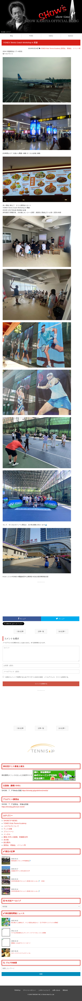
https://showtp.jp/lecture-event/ (13, 807)
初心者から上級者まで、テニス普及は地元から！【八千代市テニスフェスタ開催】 (35, 921)
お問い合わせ (56, 990)
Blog (11, 36)
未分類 (6, 840)
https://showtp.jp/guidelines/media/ (35, 790)
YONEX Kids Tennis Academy (51, 48)
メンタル (7, 834)
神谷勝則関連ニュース (14, 913)
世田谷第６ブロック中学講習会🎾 (21, 860)
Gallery (51, 36)
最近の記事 (10, 851)
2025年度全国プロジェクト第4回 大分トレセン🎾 (25, 890)
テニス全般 (8, 829)
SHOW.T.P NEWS (10, 821)
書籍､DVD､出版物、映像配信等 (16, 837)
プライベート (9, 831)
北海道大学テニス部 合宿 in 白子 (20, 870)
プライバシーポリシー (29, 990)
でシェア (23, 619)
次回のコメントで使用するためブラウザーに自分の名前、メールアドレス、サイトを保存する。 (37, 677)
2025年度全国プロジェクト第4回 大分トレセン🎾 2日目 (28, 880)
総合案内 (7, 842)
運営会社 (65, 990)
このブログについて (11, 826)
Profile (31, 36)
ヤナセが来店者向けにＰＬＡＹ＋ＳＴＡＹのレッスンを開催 (28, 932)
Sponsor (70, 36)
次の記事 (62, 631)
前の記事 (20, 631)
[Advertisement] (41, 599)
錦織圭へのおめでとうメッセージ (20, 942)
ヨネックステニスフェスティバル (20, 952)
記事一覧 (41, 631)
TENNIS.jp (17, 990)
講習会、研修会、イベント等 (70, 48)
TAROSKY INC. (36, 994)
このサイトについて (44, 990)
